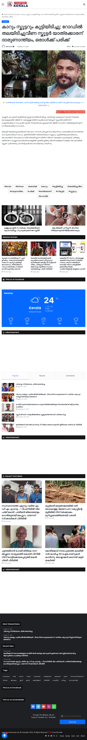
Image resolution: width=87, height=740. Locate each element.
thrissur (20, 186)
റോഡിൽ (44, 196)
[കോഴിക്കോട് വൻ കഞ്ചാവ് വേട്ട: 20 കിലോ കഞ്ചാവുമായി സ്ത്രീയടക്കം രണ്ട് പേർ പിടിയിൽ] (8, 427)
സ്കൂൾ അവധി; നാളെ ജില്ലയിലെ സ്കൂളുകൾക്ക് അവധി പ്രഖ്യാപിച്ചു (41, 414)
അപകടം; (14, 680)
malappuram (47, 676)
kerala (8, 186)
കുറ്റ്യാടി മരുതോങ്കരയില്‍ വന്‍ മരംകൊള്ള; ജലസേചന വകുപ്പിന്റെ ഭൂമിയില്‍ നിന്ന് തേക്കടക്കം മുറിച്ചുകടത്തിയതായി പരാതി (63, 510)
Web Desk (9, 46)
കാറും (45, 186)
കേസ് (28, 680)
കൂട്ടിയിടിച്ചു (58, 186)
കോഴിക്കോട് (36, 680)
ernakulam (6, 676)
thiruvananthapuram (77, 676)
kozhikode (37, 676)
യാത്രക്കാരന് (45, 191)
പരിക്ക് (31, 191)
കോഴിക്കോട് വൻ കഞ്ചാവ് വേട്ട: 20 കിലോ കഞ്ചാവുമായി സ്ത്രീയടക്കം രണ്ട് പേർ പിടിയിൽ (49, 424)
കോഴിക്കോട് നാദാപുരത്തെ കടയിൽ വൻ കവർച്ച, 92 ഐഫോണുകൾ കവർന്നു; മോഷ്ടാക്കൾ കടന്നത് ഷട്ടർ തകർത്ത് (64, 555)
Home (5, 14)
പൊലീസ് (56, 680)
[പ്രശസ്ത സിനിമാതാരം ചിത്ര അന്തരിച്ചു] (8, 387)
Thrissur (17, 14)
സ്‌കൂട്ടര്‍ (60, 191)
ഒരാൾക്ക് (33, 186)
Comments (70, 376)
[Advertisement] (43, 164)
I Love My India (57, 732)
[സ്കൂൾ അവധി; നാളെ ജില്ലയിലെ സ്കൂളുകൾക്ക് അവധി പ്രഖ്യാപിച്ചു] (8, 417)
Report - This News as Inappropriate (70, 112)
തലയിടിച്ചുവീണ (75, 186)
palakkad (57, 676)
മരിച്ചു (64, 680)
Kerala (11, 14)
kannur (21, 676)
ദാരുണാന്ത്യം (17, 191)
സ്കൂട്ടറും (73, 191)
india (14, 676)
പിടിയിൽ (46, 680)
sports (66, 676)
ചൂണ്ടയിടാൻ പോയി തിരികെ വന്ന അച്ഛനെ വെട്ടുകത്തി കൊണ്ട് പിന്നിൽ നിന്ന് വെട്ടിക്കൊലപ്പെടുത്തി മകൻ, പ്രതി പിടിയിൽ (21, 555)
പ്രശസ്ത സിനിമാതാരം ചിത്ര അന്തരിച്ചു (30, 384)
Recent (42, 376)
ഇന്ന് (21, 680)
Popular (15, 376)
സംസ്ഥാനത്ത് (73, 680)
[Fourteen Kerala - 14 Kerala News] (17, 4)
